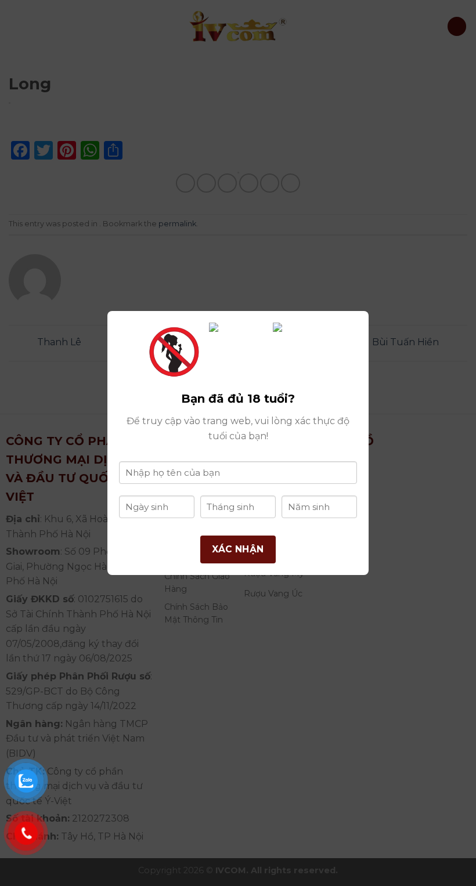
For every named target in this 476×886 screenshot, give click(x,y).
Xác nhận (238, 549)
